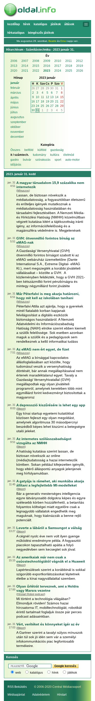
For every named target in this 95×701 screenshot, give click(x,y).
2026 (79, 70)
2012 (79, 61)
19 (47, 101)
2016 (46, 66)
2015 (35, 66)
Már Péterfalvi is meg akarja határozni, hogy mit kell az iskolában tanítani (47, 296)
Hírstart (61, 694)
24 (37, 106)
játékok (72, 672)
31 (56, 88)
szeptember (18, 122)
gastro (14, 159)
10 (37, 97)
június (14, 107)
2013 (13, 66)
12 (47, 97)
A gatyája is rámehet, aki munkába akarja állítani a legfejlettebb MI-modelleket (50, 483)
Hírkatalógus (16, 32)
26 (33, 88)
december (17, 136)
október (15, 127)
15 (62, 97)
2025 (68, 70)
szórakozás (42, 159)
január (14, 83)
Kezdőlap (13, 24)
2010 (57, 61)
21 (56, 101)
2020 (13, 70)
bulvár (27, 159)
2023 (46, 70)
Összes (15, 150)
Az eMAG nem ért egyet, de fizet (42, 349)
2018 (68, 66)
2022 (35, 70)
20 (52, 101)
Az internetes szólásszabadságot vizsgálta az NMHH (43, 441)
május (14, 102)
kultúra (54, 155)
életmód (68, 155)
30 (52, 88)
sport (58, 159)
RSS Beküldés (17, 687)
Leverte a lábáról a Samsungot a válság (49, 528)
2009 (46, 61)
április (14, 97)
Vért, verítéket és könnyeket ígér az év (47, 624)
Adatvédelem (41, 694)
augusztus (17, 117)
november (17, 132)
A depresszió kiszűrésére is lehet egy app (50, 405)
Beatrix (52, 41)
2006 (13, 61)
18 (42, 101)
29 (47, 88)
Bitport (21, 408)
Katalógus (40, 24)
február (15, 88)
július (14, 112)
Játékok (56, 24)
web (18, 672)
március (15, 92)
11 (42, 97)
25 (42, 106)
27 (37, 88)
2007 (24, 61)
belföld (28, 150)
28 (42, 88)
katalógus (36, 672)
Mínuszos (23, 190)
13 (52, 97)
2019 (79, 66)
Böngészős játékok (41, 32)
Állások (69, 24)
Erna (63, 41)
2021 (24, 70)
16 (33, 101)
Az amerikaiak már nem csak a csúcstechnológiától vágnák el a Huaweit (50, 559)
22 (62, 101)
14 (56, 97)
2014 (24, 66)
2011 (68, 61)
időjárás (15, 164)
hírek (55, 672)
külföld (42, 150)
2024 (57, 70)
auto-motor (72, 159)
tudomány (39, 155)
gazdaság (57, 150)
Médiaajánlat (16, 694)
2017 (57, 66)
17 (37, 101)
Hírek (26, 24)
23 (33, 106)
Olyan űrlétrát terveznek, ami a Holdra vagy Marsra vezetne (47, 588)
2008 (35, 61)
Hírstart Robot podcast (30, 594)
